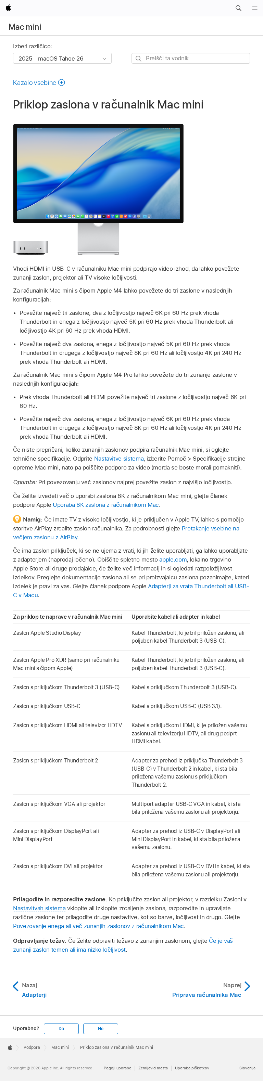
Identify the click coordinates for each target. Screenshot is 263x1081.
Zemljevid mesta (153, 1068)
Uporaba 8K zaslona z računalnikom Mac (106, 504)
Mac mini (25, 27)
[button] (238, 8)
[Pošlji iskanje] (138, 58)
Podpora (32, 1047)
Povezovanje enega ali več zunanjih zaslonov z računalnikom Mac (98, 926)
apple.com (173, 559)
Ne (100, 1028)
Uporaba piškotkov (192, 1068)
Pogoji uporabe (117, 1068)
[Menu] (255, 8)
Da (61, 1028)
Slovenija (247, 1068)
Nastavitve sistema (119, 458)
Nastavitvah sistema (39, 908)
